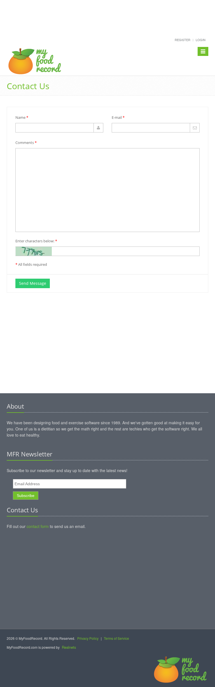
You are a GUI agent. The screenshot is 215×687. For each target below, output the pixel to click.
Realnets (69, 647)
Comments (26, 142)
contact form (38, 526)
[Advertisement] (107, 14)
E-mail (118, 117)
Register (182, 39)
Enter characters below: (36, 240)
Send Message (32, 283)
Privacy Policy (88, 638)
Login (200, 39)
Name (21, 117)
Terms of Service (116, 638)
